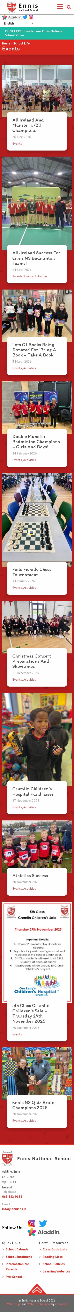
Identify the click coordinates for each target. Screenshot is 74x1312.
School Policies (54, 1264)
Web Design (13, 1304)
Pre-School (14, 1277)
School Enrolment (19, 1257)
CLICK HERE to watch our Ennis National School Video (34, 33)
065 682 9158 (12, 1196)
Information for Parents (17, 1266)
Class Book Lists (55, 1249)
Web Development (39, 1304)
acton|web (61, 1304)
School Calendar (18, 1249)
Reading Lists (53, 1257)
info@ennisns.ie (14, 1208)
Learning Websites (56, 1271)
